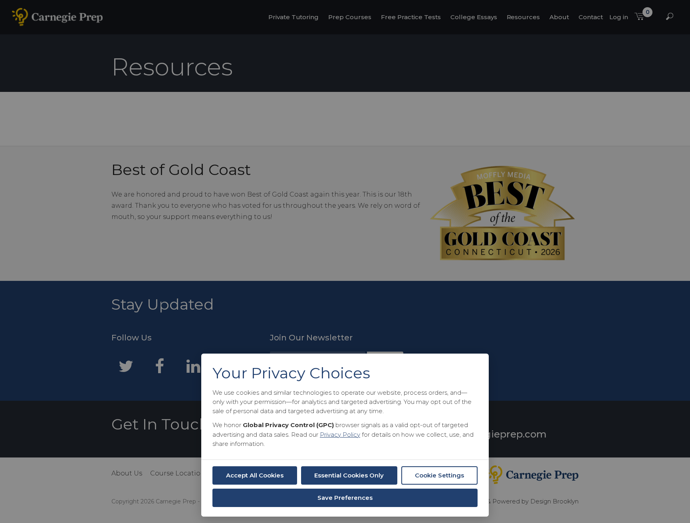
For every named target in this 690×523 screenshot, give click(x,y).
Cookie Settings (439, 475)
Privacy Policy (340, 434)
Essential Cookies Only (349, 475)
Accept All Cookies (255, 475)
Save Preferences (345, 497)
